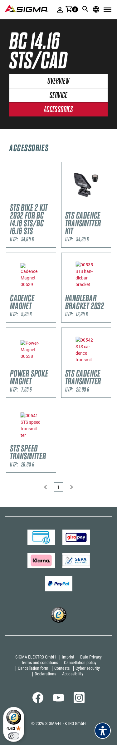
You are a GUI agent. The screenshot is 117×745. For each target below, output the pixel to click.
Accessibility (72, 673)
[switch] (13, 736)
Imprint (68, 656)
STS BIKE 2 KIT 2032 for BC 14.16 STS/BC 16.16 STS (29, 219)
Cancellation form (33, 668)
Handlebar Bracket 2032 (85, 302)
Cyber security (88, 668)
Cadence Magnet (22, 302)
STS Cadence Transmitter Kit (83, 223)
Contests (62, 668)
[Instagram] (79, 701)
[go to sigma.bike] (26, 8)
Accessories (58, 110)
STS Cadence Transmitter (83, 377)
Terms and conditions (39, 662)
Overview (58, 81)
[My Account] (60, 9)
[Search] (85, 9)
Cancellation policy (80, 662)
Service (58, 96)
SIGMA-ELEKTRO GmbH (35, 656)
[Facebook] (37, 701)
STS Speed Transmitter (28, 452)
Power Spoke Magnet (29, 377)
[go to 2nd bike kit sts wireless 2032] (31, 185)
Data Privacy (91, 656)
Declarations (45, 673)
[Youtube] (58, 700)
